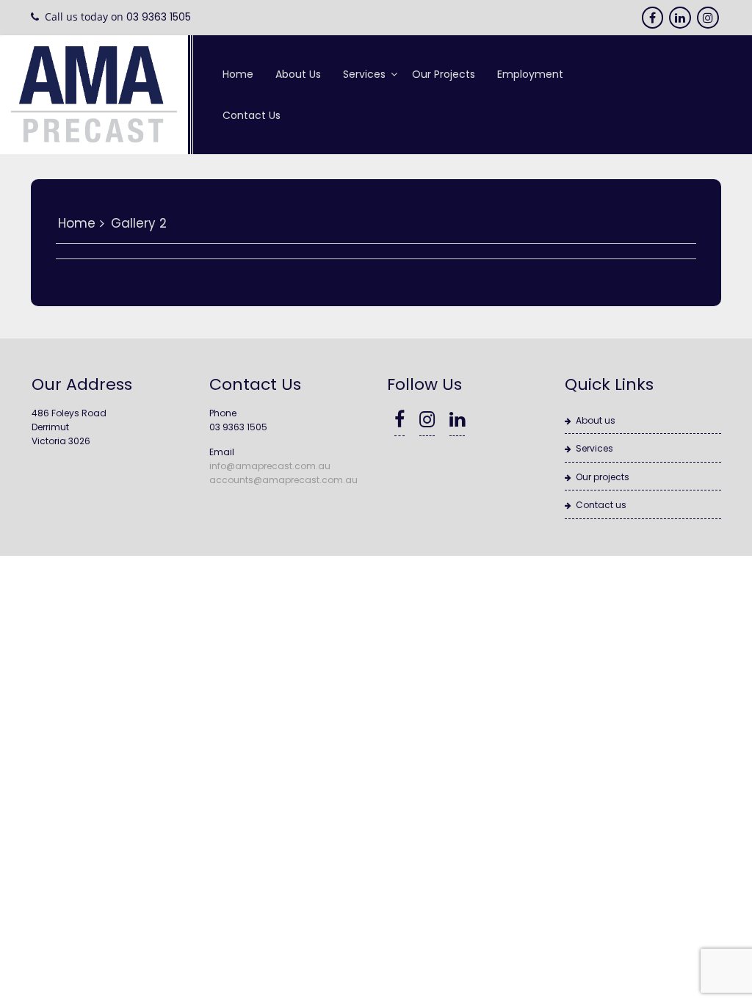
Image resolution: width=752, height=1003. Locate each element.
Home (238, 74)
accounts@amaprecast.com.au (283, 480)
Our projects (443, 74)
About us (298, 74)
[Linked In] (681, 17)
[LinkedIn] (457, 422)
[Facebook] (653, 17)
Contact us (252, 115)
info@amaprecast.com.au (269, 466)
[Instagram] (709, 17)
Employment (530, 74)
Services (364, 74)
